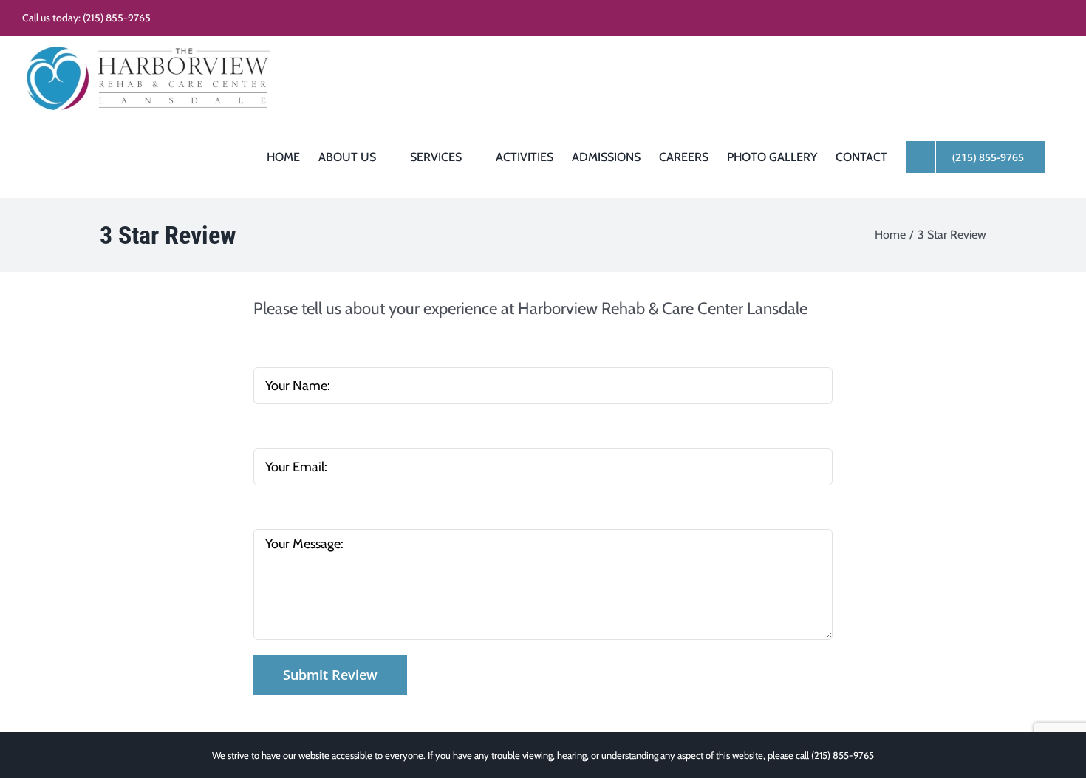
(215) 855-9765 (117, 17)
